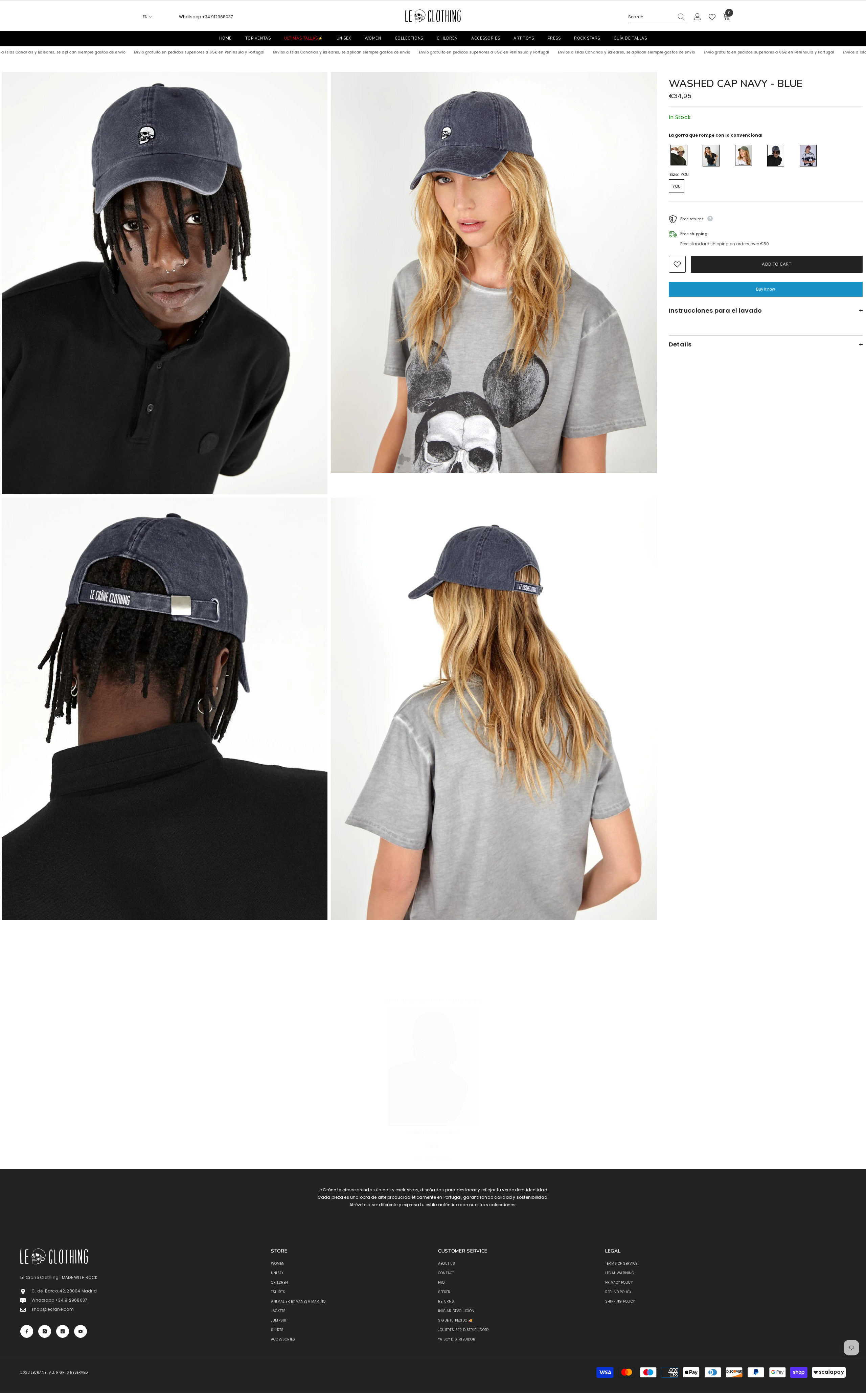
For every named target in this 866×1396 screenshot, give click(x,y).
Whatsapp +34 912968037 (206, 17)
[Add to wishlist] (677, 264)
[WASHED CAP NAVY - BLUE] (433, 1067)
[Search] (657, 17)
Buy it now (765, 289)
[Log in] (697, 17)
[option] (433, 1092)
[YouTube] (80, 1331)
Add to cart (775, 264)
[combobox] (651, 17)
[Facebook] (26, 1331)
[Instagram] (44, 1331)
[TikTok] (62, 1331)
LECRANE (38, 1372)
